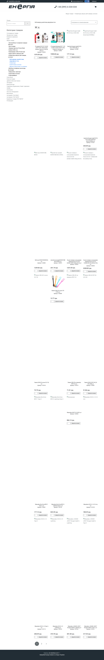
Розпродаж (10, 100)
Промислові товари (12, 35)
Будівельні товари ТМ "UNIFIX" (15, 99)
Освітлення (10, 77)
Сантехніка (10, 90)
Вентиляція (10, 93)
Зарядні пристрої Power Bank (17, 48)
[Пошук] (27, 23)
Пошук (8, 20)
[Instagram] (88, 1)
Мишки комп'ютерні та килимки (18, 66)
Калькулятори (10, 84)
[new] (21, 7)
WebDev (46, 653)
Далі (46, 644)
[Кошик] (95, 7)
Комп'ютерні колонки (15, 64)
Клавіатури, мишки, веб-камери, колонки (86, 13)
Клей (8, 38)
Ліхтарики (9, 82)
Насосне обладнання (12, 91)
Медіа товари (69, 13)
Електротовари (11, 79)
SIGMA (8, 88)
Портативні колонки (14, 73)
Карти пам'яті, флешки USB (16, 53)
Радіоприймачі (13, 75)
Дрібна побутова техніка (13, 81)
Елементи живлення (12, 37)
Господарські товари (12, 33)
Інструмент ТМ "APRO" (13, 95)
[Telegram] (85, 1)
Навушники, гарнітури (15, 71)
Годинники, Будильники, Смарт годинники (18, 86)
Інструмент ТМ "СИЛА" (13, 97)
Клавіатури (13, 63)
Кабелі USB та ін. (13, 50)
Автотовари (12, 46)
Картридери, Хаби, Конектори (17, 51)
